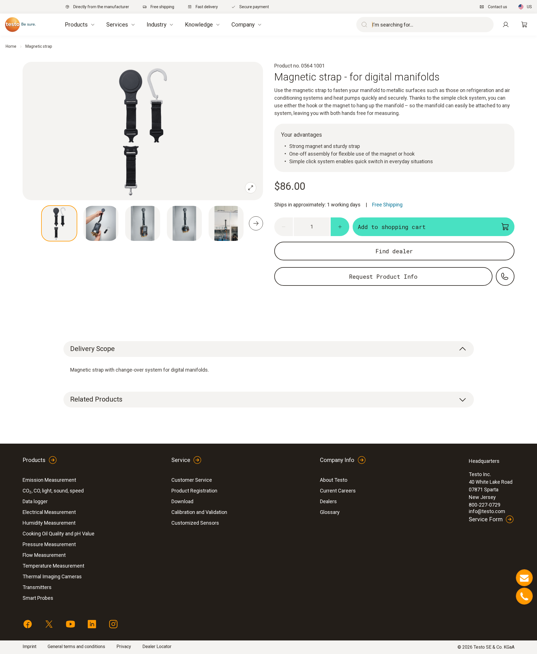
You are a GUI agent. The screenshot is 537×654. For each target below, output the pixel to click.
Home (11, 46)
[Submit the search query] (363, 24)
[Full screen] (250, 187)
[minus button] (283, 226)
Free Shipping (387, 205)
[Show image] (59, 223)
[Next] (256, 223)
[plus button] (340, 226)
